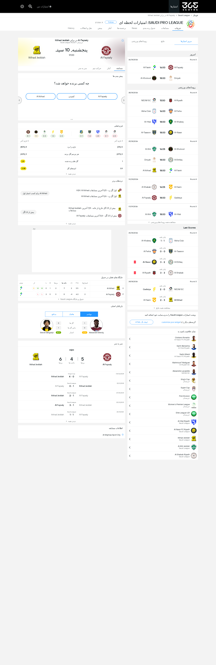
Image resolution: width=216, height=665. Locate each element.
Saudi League (184, 15)
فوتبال (195, 15)
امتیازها (174, 6)
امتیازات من (43, 6)
